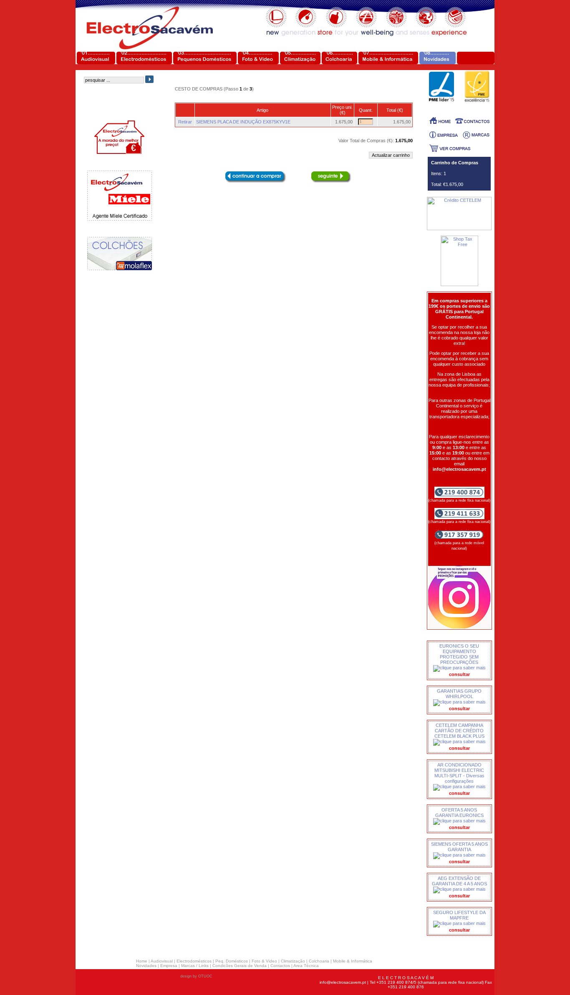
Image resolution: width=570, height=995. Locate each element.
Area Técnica (306, 965)
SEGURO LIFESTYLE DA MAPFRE (459, 915)
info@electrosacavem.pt (343, 982)
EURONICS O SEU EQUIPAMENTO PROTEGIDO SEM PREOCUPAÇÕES (459, 654)
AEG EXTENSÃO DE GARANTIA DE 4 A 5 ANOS (459, 881)
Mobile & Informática (352, 961)
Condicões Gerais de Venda (239, 965)
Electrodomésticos (194, 961)
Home (141, 961)
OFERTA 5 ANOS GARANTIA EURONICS (459, 812)
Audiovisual (162, 961)
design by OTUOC (196, 976)
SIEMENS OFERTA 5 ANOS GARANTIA (459, 847)
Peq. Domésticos (231, 961)
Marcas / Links (195, 965)
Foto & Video (264, 961)
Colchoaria (319, 961)
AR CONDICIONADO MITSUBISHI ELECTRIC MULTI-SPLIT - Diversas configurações (459, 773)
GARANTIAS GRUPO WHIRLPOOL (459, 693)
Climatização (293, 961)
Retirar (185, 121)
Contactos (280, 965)
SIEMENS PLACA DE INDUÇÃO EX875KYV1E (243, 121)
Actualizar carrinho (391, 155)
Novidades (146, 965)
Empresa (168, 965)
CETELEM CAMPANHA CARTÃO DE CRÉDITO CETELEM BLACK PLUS (459, 731)
